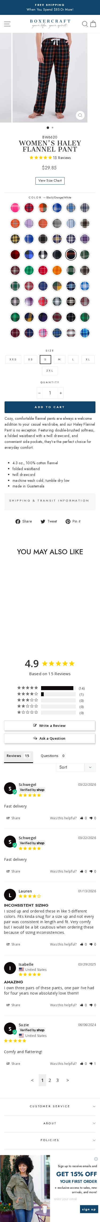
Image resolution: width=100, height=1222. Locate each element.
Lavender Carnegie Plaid (29, 223)
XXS (13, 359)
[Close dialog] (96, 1159)
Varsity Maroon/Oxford (15, 333)
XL (88, 359)
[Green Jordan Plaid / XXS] (20, 638)
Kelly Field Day (29, 270)
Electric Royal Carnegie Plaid (57, 207)
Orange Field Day (57, 270)
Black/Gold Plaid (15, 239)
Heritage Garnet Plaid (29, 286)
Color (50, 197)
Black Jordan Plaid (57, 254)
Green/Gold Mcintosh (57, 286)
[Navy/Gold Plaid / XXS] (23, 628)
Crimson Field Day (43, 270)
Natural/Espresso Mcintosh (84, 223)
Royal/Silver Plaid (84, 286)
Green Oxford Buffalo (71, 270)
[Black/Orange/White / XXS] (14, 638)
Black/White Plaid (71, 301)
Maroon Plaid (84, 301)
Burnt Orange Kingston (15, 223)
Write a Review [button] (52, 725)
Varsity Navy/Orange (29, 333)
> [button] (67, 1080)
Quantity (50, 382)
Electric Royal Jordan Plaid (29, 239)
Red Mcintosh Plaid (57, 317)
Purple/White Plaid (84, 239)
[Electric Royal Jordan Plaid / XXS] (11, 628)
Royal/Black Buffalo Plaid (29, 254)
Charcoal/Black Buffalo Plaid (43, 239)
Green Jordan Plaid (84, 254)
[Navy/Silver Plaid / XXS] (29, 628)
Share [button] (16, 818)
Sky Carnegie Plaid (71, 223)
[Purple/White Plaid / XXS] (5, 633)
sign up (89, 1209)
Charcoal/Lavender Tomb (15, 301)
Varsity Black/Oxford (71, 317)
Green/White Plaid (57, 301)
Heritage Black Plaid (84, 270)
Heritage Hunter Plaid (15, 286)
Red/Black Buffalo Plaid (15, 254)
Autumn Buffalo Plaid (43, 207)
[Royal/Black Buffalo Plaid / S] (17, 633)
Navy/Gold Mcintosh (29, 317)
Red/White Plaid (43, 301)
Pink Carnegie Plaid (15, 207)
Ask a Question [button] (52, 738)
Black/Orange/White (71, 254)
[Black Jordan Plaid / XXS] (29, 633)
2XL (49, 371)
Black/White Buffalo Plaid (43, 254)
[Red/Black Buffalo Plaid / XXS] (11, 633)
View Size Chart (50, 180)
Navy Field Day (43, 286)
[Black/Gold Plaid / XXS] (5, 628)
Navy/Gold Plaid (57, 239)
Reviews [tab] (14, 755)
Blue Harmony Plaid (84, 333)
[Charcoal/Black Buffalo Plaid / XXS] (17, 628)
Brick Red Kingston (29, 207)
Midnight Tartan (57, 333)
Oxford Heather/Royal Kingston (71, 207)
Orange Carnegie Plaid (43, 223)
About (50, 1123)
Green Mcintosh (15, 317)
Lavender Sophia (29, 301)
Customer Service (50, 1106)
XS (30, 359)
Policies (50, 1140)
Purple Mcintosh (43, 317)
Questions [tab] (49, 755)
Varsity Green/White (84, 317)
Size (50, 351)
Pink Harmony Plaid (43, 333)
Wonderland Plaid (71, 333)
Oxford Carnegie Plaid (57, 223)
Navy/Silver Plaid (71, 239)
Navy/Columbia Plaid (71, 286)
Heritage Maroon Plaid (15, 270)
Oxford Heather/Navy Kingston (84, 207)
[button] (83, 818)
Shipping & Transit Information (49, 500)
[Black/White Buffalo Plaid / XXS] (23, 633)
